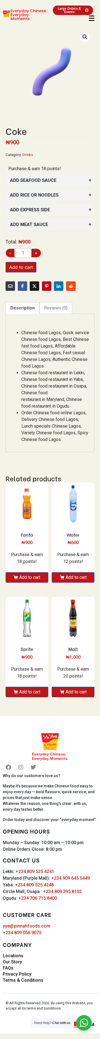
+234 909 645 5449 (70, 878)
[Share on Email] (10, 286)
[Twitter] (33, 767)
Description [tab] (22, 308)
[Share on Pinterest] (46, 286)
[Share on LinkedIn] (58, 286)
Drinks (27, 154)
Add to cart (21, 267)
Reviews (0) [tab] (56, 308)
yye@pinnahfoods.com (26, 926)
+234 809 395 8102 (62, 891)
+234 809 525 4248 (34, 884)
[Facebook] (8, 767)
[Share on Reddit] (71, 286)
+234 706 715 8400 (37, 898)
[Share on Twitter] (34, 286)
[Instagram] (20, 767)
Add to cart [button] (29, 577)
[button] (85, 37)
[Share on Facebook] (22, 286)
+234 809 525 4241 (35, 871)
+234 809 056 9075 (22, 932)
